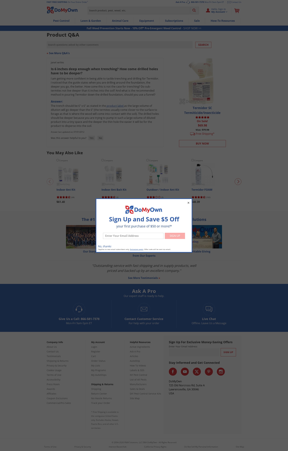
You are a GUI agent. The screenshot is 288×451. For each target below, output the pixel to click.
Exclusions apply (136, 249)
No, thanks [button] (104, 246)
